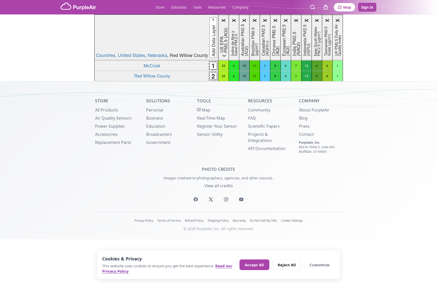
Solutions (179, 7)
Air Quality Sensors (113, 118)
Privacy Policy (143, 220)
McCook (152, 65)
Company (240, 7)
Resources (217, 7)
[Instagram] (226, 199)
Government (158, 142)
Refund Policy (194, 220)
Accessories (106, 134)
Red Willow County (152, 76)
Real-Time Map (211, 118)
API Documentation (267, 148)
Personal (154, 110)
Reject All (287, 264)
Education (155, 126)
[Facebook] (195, 199)
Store (160, 7)
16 (244, 65)
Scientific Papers (264, 126)
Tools (197, 7)
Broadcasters (159, 134)
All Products (106, 110)
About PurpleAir (314, 110)
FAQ (252, 118)
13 (306, 65)
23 (223, 65)
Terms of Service (169, 220)
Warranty (239, 220)
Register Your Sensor (217, 126)
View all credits (218, 185)
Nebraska (157, 55)
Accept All (254, 264)
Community (259, 110)
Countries (105, 55)
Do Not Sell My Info (263, 220)
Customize (320, 264)
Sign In (367, 7)
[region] (218, 47)
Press (304, 126)
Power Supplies (110, 126)
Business (154, 118)
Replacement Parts (113, 142)
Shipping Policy (218, 220)
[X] (210, 199)
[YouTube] (241, 199)
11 (254, 65)
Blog (303, 118)
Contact (306, 134)
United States (131, 55)
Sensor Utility (210, 134)
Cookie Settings (292, 220)
